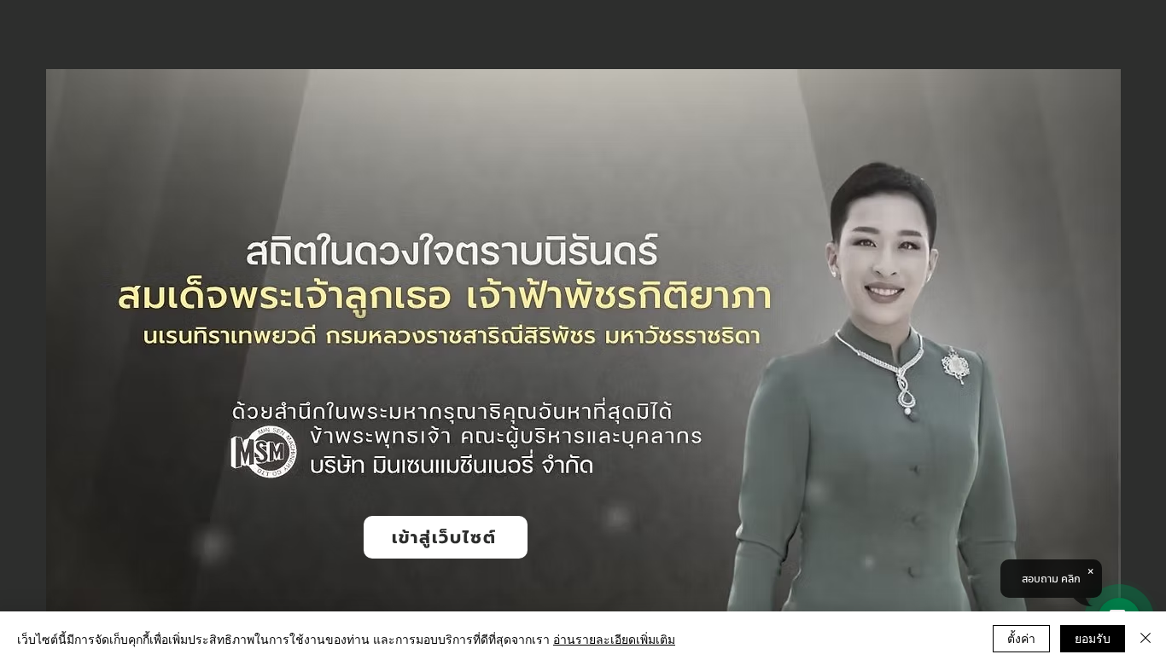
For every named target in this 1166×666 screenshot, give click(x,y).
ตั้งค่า (1021, 637)
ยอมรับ (1093, 637)
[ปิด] (1145, 638)
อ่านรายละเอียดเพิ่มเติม (614, 638)
